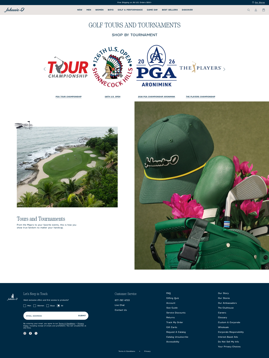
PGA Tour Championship (69, 97)
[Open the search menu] (248, 10)
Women (99, 10)
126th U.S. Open (112, 97)
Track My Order (174, 322)
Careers (222, 312)
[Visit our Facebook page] (30, 333)
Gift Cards (171, 327)
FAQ (168, 293)
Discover (187, 10)
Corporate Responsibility (231, 332)
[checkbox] (24, 305)
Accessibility (172, 341)
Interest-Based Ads (228, 337)
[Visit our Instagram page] (24, 333)
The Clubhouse (226, 308)
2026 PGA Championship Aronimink (156, 97)
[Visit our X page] (36, 333)
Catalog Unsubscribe (177, 337)
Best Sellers (170, 10)
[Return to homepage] (14, 9)
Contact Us (121, 310)
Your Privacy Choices (229, 346)
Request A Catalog (176, 332)
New (79, 10)
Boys (110, 10)
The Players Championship (200, 97)
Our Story (223, 293)
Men (88, 10)
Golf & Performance (130, 10)
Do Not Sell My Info (228, 341)
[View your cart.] (262, 10)
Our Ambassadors (227, 303)
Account (170, 303)
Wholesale (223, 327)
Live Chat (120, 305)
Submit (82, 316)
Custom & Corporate (229, 322)
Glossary (222, 317)
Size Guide (172, 308)
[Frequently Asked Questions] (134, 2)
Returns (170, 317)
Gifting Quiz (172, 298)
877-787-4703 (122, 300)
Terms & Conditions (67, 324)
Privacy (147, 351)
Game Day (152, 10)
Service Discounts (175, 312)
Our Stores (260, 2)
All (62, 306)
